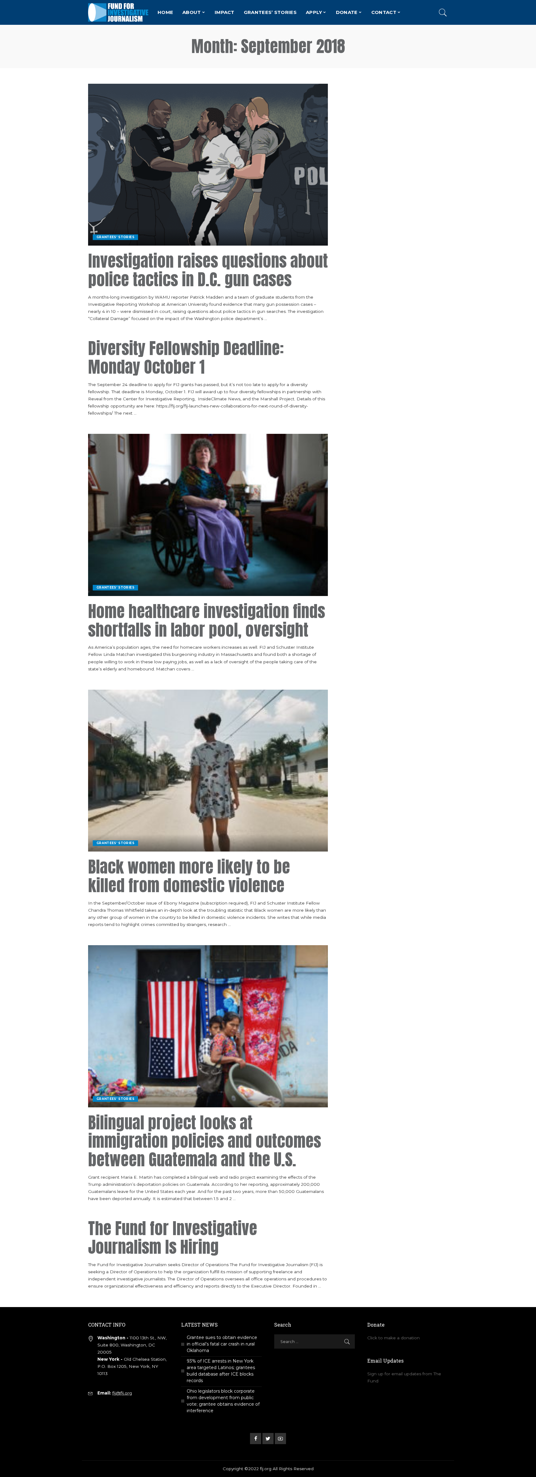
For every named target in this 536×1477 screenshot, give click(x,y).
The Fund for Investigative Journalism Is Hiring (172, 1237)
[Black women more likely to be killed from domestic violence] (208, 771)
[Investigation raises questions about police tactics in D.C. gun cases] (208, 165)
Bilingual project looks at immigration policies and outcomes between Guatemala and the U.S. (204, 1141)
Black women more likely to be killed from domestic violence (189, 876)
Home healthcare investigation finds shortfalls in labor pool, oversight (206, 620)
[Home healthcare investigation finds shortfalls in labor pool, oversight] (208, 515)
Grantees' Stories (115, 237)
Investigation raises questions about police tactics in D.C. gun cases (208, 270)
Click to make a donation (393, 1337)
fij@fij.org (122, 1392)
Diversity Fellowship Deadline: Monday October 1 (186, 357)
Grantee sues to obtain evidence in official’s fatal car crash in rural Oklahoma (222, 1344)
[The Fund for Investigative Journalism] (118, 12)
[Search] (443, 12)
